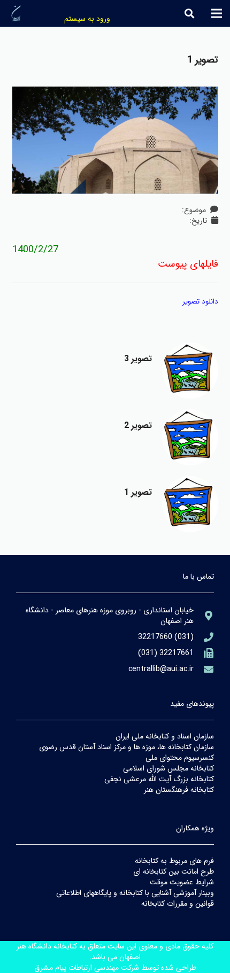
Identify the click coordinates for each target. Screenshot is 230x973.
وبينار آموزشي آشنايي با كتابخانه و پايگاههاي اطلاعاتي (135, 893)
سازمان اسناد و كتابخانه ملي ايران (165, 736)
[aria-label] (190, 371)
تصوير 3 (138, 358)
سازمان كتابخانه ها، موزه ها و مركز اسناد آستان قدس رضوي (126, 747)
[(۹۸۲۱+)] (204, 653)
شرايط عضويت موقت (182, 882)
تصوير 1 (138, 492)
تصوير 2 (138, 425)
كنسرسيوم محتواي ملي (179, 758)
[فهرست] (216, 13)
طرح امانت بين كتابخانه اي (173, 871)
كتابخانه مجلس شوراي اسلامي (168, 768)
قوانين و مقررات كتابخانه (177, 903)
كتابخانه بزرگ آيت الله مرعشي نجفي (159, 779)
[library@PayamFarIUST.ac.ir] (204, 669)
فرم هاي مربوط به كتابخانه (174, 861)
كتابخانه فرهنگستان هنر (179, 790)
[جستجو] (189, 13)
